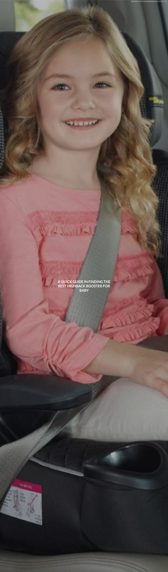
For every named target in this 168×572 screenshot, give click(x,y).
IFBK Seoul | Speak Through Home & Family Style (147, 1)
